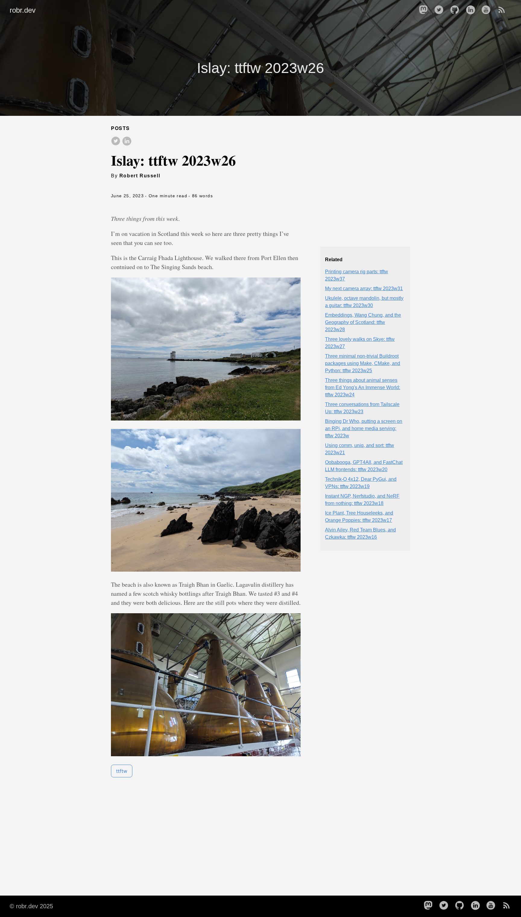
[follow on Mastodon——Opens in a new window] (425, 10)
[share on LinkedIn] (126, 141)
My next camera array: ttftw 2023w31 (364, 288)
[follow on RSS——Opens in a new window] (503, 10)
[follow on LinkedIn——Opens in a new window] (472, 10)
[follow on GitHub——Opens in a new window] (456, 10)
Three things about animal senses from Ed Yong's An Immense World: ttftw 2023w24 (362, 387)
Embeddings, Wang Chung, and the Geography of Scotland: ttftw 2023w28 (363, 322)
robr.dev (23, 10)
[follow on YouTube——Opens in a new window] (487, 10)
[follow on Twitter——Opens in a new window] (440, 10)
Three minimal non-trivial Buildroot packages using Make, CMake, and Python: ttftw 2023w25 (362, 363)
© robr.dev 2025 (31, 906)
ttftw (121, 771)
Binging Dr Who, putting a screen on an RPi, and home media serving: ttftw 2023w (363, 428)
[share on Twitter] (116, 141)
